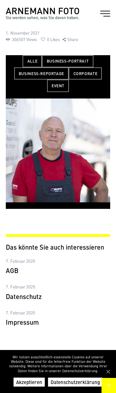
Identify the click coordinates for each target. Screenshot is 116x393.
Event (58, 86)
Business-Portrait (68, 61)
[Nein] (108, 371)
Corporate (85, 73)
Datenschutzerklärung (75, 382)
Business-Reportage (41, 73)
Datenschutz (24, 296)
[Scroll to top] (109, 385)
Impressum (22, 322)
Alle (32, 61)
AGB (12, 270)
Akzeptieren (29, 382)
